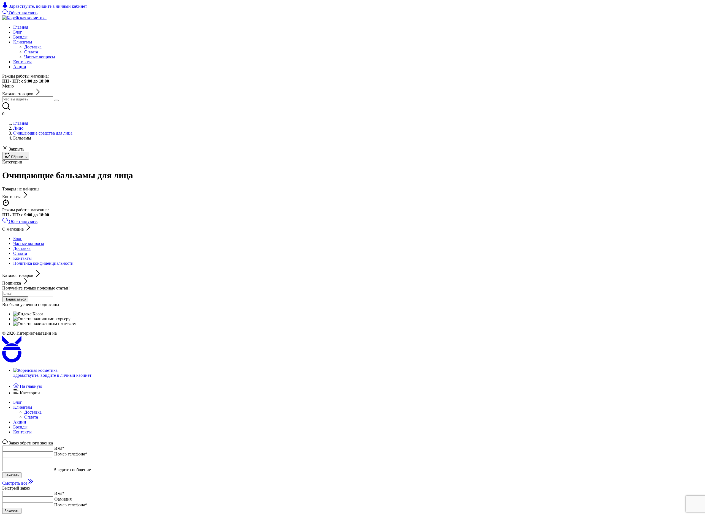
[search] (56, 100)
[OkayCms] (11, 361)
